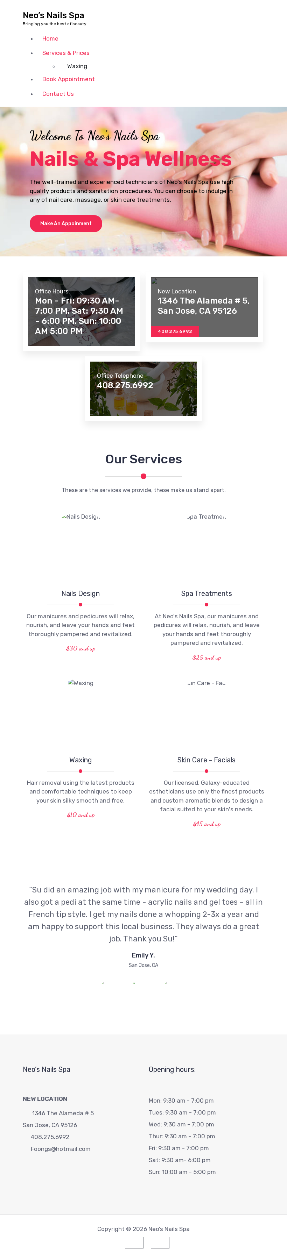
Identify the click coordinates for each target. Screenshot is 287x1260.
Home (50, 38)
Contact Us (58, 93)
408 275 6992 (175, 331)
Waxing (77, 66)
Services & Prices (66, 52)
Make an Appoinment (66, 224)
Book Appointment (68, 79)
